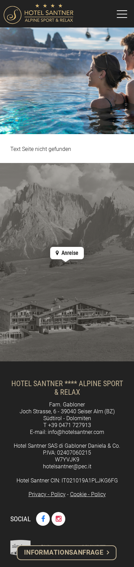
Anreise (69, 253)
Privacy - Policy (47, 494)
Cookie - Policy (88, 494)
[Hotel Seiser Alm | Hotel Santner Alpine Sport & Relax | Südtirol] (38, 14)
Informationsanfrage (63, 552)
